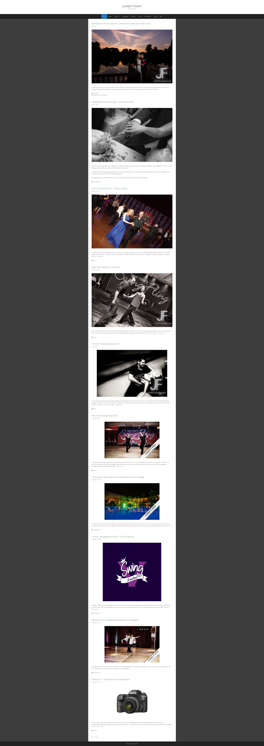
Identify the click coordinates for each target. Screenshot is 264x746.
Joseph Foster (132, 6)
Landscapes (125, 16)
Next (97, 737)
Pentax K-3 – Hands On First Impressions (111, 679)
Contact (140, 16)
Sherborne (99, 95)
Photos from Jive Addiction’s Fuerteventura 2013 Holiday (118, 477)
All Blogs (95, 672)
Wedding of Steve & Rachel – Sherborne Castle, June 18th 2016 (121, 23)
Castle (94, 95)
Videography (148, 16)
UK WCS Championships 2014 (105, 343)
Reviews (95, 730)
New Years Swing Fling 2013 (104, 415)
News (110, 16)
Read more (100, 256)
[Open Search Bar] (161, 16)
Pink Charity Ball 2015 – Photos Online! (110, 188)
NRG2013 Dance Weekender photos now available (115, 620)
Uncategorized (96, 182)
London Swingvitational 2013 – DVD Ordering (113, 536)
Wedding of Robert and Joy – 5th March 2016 (113, 101)
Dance (116, 16)
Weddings (95, 93)
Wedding (104, 95)
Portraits (133, 16)
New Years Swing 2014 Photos (106, 267)
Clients (155, 16)
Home (104, 16)
